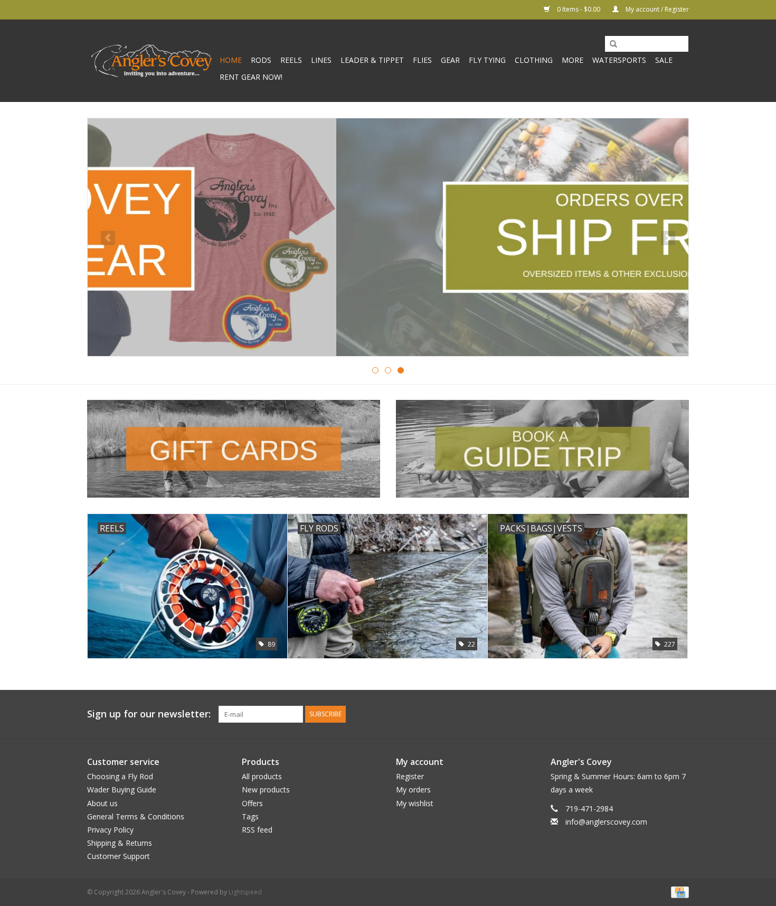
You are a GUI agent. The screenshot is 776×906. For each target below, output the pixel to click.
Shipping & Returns (119, 843)
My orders (413, 789)
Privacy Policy (110, 830)
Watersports (619, 60)
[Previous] (108, 238)
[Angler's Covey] (151, 60)
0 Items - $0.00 (578, 9)
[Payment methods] (678, 892)
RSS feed (257, 830)
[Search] (609, 44)
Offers (252, 803)
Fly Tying (487, 60)
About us (102, 803)
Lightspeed (245, 892)
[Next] (668, 238)
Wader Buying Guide (121, 789)
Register (410, 776)
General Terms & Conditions (135, 816)
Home (231, 60)
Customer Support (118, 856)
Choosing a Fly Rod (120, 776)
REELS (291, 60)
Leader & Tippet (372, 60)
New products (266, 789)
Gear (450, 60)
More (572, 60)
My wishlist (414, 803)
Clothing (534, 60)
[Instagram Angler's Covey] (680, 714)
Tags (250, 816)
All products (262, 776)
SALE (664, 60)
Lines (321, 60)
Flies (422, 60)
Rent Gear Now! (251, 77)
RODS (261, 60)
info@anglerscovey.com (606, 822)
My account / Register (656, 9)
